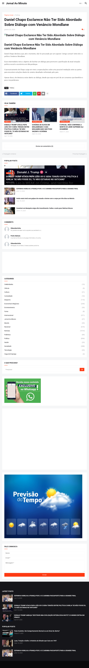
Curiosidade (44, 296)
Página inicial (8, 15)
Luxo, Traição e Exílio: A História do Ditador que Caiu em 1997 (35, 641)
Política (17, 15)
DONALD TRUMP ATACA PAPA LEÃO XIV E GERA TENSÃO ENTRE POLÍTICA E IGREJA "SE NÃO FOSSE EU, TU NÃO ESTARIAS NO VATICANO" (16, 129)
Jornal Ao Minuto (16, 3)
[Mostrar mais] (47, 93)
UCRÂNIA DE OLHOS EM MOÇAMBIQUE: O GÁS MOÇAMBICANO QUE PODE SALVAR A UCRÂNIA (42, 128)
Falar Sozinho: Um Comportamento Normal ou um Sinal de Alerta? (37, 631)
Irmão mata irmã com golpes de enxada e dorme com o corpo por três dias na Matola (45, 198)
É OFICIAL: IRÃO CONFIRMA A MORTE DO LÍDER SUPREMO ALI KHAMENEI (71, 127)
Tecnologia (44, 350)
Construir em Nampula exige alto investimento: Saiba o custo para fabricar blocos (44, 208)
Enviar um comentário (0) (44, 146)
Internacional (44, 315)
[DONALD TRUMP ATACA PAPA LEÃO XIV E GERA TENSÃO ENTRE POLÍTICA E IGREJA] (7, 608)
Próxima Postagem (79, 154)
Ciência (44, 288)
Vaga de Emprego (44, 354)
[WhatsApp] (35, 93)
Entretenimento (44, 307)
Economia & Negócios (44, 304)
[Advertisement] (44, 439)
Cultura (44, 292)
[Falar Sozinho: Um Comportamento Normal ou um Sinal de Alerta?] (7, 633)
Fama (44, 311)
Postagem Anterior (9, 154)
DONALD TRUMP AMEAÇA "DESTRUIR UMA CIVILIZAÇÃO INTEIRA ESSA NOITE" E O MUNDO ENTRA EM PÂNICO (49, 616)
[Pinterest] (39, 93)
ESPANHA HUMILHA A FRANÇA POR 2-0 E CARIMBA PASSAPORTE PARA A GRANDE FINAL (47, 189)
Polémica (44, 335)
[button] (3, 3)
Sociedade (44, 346)
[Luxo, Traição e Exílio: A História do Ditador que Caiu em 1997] (7, 643)
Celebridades (44, 284)
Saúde (44, 342)
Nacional (44, 327)
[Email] (43, 93)
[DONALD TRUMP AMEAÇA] (7, 617)
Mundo (44, 323)
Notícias (44, 331)
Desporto (44, 300)
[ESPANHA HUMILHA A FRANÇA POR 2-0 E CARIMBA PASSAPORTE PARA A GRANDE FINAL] (9, 191)
